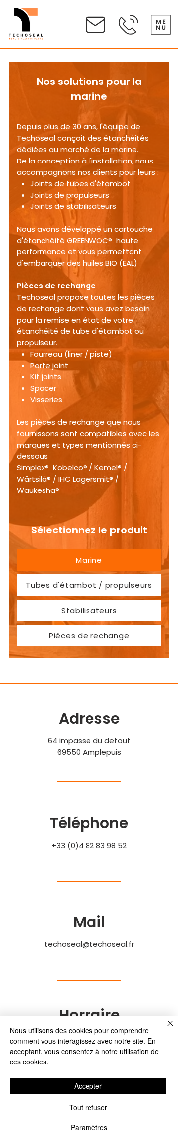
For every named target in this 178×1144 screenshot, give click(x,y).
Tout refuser (88, 1107)
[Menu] (160, 24)
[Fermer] (164, 1029)
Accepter (88, 1086)
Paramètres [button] (89, 1127)
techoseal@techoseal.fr (89, 944)
